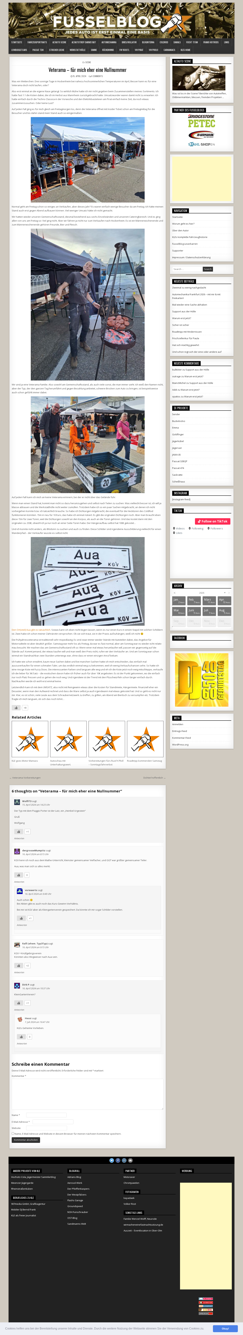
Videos (179, 528)
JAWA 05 (176, 454)
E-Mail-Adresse (21, 1121)
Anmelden (177, 724)
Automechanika (109, 42)
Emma (175, 427)
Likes (178, 532)
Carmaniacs (169, 50)
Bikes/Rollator (129, 42)
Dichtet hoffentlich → (154, 777)
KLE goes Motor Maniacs (25, 760)
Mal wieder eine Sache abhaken (189, 304)
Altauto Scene (59, 42)
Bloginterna (148, 42)
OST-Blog (72, 1218)
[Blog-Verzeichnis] (206, 1299)
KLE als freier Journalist (23, 1215)
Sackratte (177, 474)
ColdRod (164, 42)
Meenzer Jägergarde (22, 1182)
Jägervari (177, 448)
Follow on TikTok (214, 521)
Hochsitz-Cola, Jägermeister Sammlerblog (33, 1177)
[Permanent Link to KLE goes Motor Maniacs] (30, 739)
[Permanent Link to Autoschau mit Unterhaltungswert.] (68, 739)
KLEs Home (185, 50)
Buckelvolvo (178, 421)
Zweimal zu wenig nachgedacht (189, 287)
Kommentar (19, 1076)
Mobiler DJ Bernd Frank (23, 1209)
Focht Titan (192, 42)
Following (196, 528)
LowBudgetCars (19, 50)
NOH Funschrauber (77, 1212)
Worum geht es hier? (183, 223)
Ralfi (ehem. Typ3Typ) (34, 943)
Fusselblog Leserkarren (185, 243)
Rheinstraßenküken (22, 1188)
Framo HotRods (211, 42)
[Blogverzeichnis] (206, 1306)
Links (226, 42)
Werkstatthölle (77, 50)
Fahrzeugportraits (37, 42)
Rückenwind (108, 50)
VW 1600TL (124, 50)
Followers (215, 528)
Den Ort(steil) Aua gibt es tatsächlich (31, 629)
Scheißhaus (178, 481)
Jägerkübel (178, 441)
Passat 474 (178, 468)
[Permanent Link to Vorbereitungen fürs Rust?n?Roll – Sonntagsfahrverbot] (107, 739)
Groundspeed (75, 1206)
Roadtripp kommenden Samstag (144, 760)
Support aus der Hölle (184, 311)
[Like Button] (16, 707)
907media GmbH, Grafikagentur (28, 1203)
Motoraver (129, 1177)
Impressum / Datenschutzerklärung (191, 257)
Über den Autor (180, 230)
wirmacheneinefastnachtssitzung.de (143, 1224)
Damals (177, 42)
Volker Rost (130, 1203)
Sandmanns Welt (76, 1223)
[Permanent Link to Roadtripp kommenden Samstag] (145, 739)
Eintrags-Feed (179, 731)
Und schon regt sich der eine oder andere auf (196, 351)
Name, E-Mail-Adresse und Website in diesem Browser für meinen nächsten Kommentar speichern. (68, 1133)
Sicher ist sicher (180, 325)
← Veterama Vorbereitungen (25, 777)
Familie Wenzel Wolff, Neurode (140, 1218)
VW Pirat (139, 50)
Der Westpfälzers (76, 1194)
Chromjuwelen (131, 1182)
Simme (94, 50)
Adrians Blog (74, 1177)
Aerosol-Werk (74, 1182)
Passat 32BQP (179, 461)
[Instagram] (124, 1160)
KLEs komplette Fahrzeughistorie (189, 237)
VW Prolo (153, 50)
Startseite (16, 42)
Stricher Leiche (56, 50)
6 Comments (97, 76)
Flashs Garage (75, 1200)
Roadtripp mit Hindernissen (187, 331)
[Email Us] (130, 1160)
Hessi (28, 1018)
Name (16, 1115)
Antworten (19, 838)
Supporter (177, 250)
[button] (205, 1328)
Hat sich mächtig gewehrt (185, 345)
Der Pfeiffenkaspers (78, 1188)
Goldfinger (178, 434)
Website (16, 1128)
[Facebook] (118, 1160)
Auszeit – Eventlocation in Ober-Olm (143, 1230)
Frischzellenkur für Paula (185, 338)
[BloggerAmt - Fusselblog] (206, 1303)
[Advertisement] (201, 179)
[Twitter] (111, 1160)
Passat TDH (38, 50)
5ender (176, 414)
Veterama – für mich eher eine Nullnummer (88, 69)
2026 (201, 592)
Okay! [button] (225, 1328)
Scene (88, 62)
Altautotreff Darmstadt (84, 42)
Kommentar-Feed (181, 737)
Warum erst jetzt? (181, 318)
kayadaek (129, 1198)
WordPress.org (180, 744)
